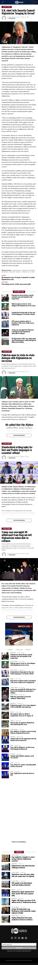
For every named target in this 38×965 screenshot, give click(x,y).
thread (24, 272)
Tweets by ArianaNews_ (18, 842)
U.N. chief (32, 272)
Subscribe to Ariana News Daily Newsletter (19, 951)
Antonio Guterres (28, 270)
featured (5, 272)
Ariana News (12, 18)
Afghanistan (17, 270)
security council (15, 272)
